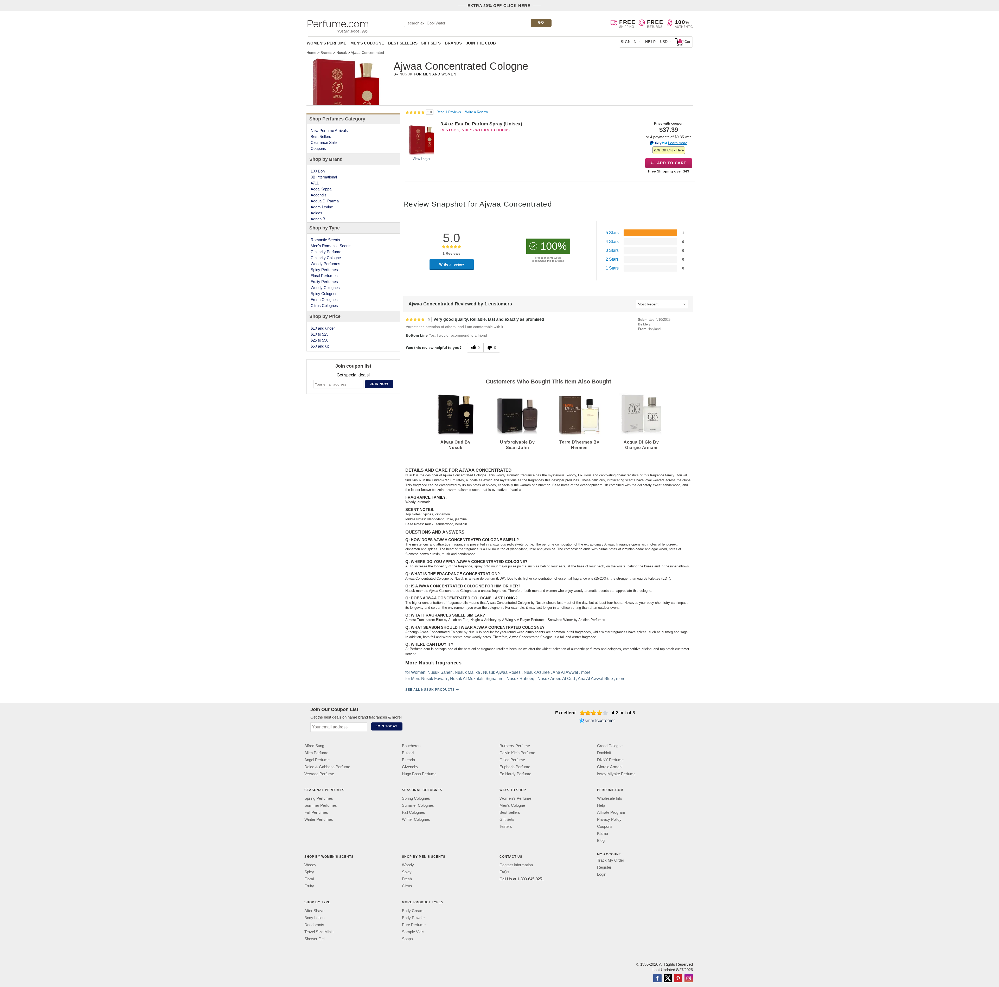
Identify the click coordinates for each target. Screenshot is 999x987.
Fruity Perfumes (324, 281)
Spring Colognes (416, 798)
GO (541, 22)
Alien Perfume (316, 753)
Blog (601, 840)
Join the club (481, 43)
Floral (309, 879)
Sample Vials (413, 931)
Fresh (407, 879)
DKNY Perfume (610, 760)
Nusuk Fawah (434, 678)
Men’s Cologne (512, 805)
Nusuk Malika (467, 672)
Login (601, 874)
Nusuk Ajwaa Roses (502, 672)
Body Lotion (314, 917)
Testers (505, 826)
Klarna (602, 833)
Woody (310, 865)
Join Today (387, 726)
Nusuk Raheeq (520, 678)
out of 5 (623, 712)
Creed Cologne (610, 746)
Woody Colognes (325, 287)
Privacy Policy (609, 819)
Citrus (407, 886)
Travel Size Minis (319, 931)
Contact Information (516, 865)
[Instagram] (688, 978)
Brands (453, 43)
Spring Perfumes (318, 798)
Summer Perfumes (320, 805)
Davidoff (604, 753)
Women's (326, 43)
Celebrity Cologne (326, 257)
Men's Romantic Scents (331, 245)
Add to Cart (671, 163)
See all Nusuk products (430, 689)
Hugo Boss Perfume (419, 774)
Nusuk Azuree (537, 672)
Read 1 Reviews (449, 112)
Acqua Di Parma (325, 201)
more (586, 672)
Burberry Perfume (514, 746)
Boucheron (411, 746)
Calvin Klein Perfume (517, 753)
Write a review (451, 264)
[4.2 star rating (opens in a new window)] (594, 712)
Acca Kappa (321, 189)
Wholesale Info (609, 798)
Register (604, 867)
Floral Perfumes (324, 275)
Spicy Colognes (324, 293)
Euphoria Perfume (514, 767)
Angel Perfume (317, 760)
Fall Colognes (413, 812)
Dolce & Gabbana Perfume (327, 767)
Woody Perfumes (325, 263)
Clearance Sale (324, 142)
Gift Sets (431, 43)
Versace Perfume (319, 774)
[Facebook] (657, 978)
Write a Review (476, 112)
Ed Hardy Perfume (515, 774)
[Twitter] (668, 978)
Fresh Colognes (324, 299)
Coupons (318, 148)
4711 (315, 183)
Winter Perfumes (318, 819)
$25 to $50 (319, 340)
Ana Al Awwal (565, 672)
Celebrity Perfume (326, 251)
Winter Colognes (416, 819)
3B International (324, 177)
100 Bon (318, 171)
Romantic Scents (325, 240)
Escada (408, 760)
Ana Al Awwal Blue (595, 678)
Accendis (318, 195)
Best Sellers (403, 43)
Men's (367, 43)
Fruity (309, 886)
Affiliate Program (611, 812)
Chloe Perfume (512, 760)
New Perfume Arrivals (329, 130)
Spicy (309, 872)
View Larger (421, 159)
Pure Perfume (414, 924)
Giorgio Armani (609, 767)
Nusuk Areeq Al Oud (556, 678)
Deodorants (314, 924)
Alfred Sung (314, 746)
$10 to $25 (319, 334)
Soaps (407, 938)
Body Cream (413, 910)
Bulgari (408, 753)
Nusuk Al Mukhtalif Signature (476, 678)
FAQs (504, 872)
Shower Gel (314, 938)
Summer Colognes (418, 805)
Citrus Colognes (324, 305)
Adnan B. (318, 219)
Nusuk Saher (439, 672)
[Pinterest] (678, 978)
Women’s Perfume (515, 798)
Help (650, 42)
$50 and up (320, 346)
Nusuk (406, 74)
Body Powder (413, 917)
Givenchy (410, 767)
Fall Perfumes (316, 812)
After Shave (314, 910)
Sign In (629, 42)
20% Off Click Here (669, 150)
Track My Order (610, 860)
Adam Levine (322, 207)
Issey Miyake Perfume (616, 774)
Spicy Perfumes (324, 269)
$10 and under (323, 328)
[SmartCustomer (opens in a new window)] (597, 721)
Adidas (316, 213)
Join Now (379, 384)
